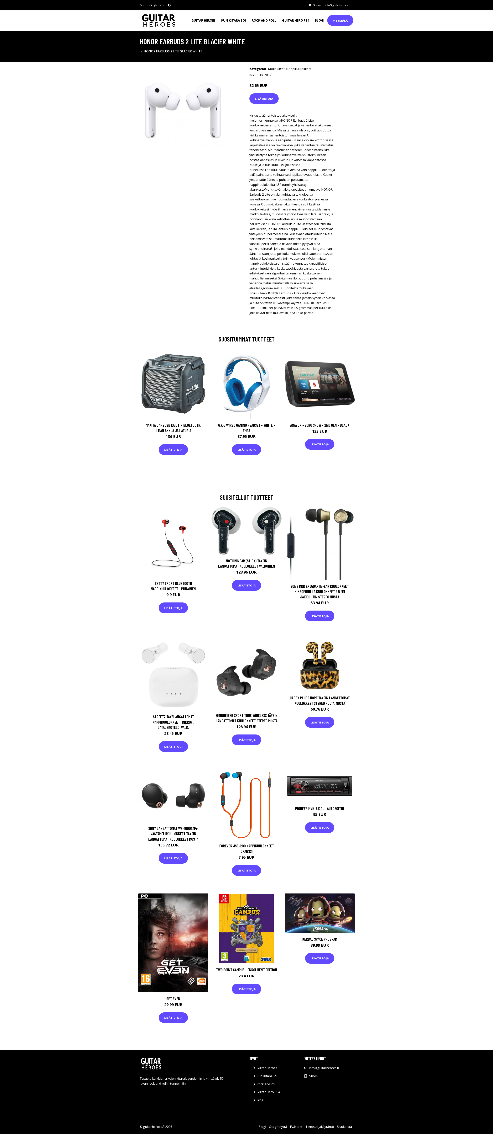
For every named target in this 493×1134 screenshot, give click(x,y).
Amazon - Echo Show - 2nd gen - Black (319, 425)
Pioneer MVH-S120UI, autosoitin (319, 808)
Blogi (319, 20)
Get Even (173, 998)
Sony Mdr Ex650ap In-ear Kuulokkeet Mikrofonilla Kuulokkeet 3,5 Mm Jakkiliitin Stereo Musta (320, 591)
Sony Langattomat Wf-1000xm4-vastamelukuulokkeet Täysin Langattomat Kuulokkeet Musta (173, 833)
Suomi (317, 5)
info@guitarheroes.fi (337, 5)
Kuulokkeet (276, 69)
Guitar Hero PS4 (295, 20)
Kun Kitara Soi (233, 20)
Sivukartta (344, 1127)
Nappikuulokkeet (298, 69)
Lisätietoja (264, 98)
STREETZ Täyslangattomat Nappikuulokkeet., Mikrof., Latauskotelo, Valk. (173, 722)
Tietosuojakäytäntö (319, 1127)
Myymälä (340, 20)
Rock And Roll (264, 20)
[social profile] (169, 5)
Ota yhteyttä (278, 1127)
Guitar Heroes (203, 20)
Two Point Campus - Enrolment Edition (246, 969)
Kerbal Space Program (319, 939)
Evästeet (296, 1127)
